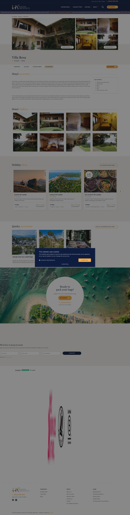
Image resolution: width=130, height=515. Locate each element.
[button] (47, 260)
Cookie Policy (64, 264)
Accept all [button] (84, 260)
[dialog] (65, 257)
